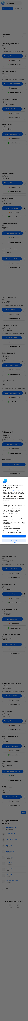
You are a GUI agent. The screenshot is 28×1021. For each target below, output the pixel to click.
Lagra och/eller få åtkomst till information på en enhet (13, 506)
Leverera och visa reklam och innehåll (12, 532)
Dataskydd (14, 542)
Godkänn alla (14, 536)
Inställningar (14, 540)
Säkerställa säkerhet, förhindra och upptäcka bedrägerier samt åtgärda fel (12, 529)
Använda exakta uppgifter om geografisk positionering (13, 519)
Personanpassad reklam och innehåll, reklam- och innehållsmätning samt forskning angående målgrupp (12, 510)
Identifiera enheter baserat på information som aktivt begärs (13, 523)
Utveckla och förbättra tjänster (10, 513)
